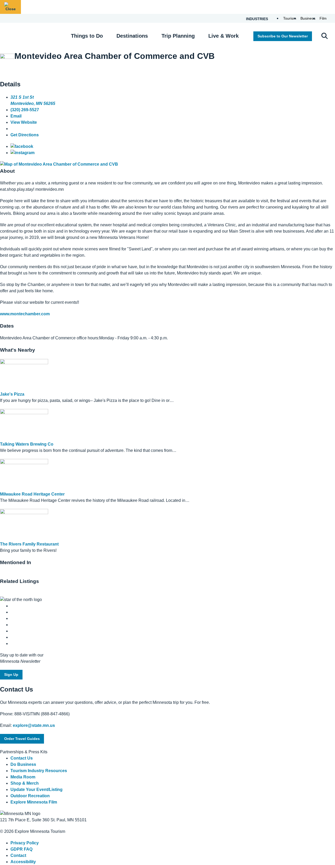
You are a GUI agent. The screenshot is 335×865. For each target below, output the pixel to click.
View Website (23, 122)
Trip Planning (178, 36)
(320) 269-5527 (24, 110)
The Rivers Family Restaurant (29, 544)
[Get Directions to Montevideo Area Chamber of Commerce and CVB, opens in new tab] (59, 164)
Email (15, 116)
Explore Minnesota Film (33, 802)
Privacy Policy (24, 843)
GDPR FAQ (21, 849)
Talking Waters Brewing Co (26, 444)
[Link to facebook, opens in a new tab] (21, 146)
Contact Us (21, 758)
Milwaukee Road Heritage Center (32, 494)
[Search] (324, 36)
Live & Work (223, 36)
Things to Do (87, 36)
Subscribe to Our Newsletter (283, 36)
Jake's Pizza (12, 394)
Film (323, 18)
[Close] (10, 7)
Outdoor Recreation (30, 796)
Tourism (289, 18)
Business (307, 18)
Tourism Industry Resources (38, 770)
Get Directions (24, 135)
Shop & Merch (24, 783)
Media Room (22, 777)
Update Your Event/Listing (36, 789)
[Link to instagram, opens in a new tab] (22, 152)
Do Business (23, 764)
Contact (18, 855)
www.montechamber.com (25, 314)
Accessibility (23, 862)
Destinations (132, 36)
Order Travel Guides (22, 739)
